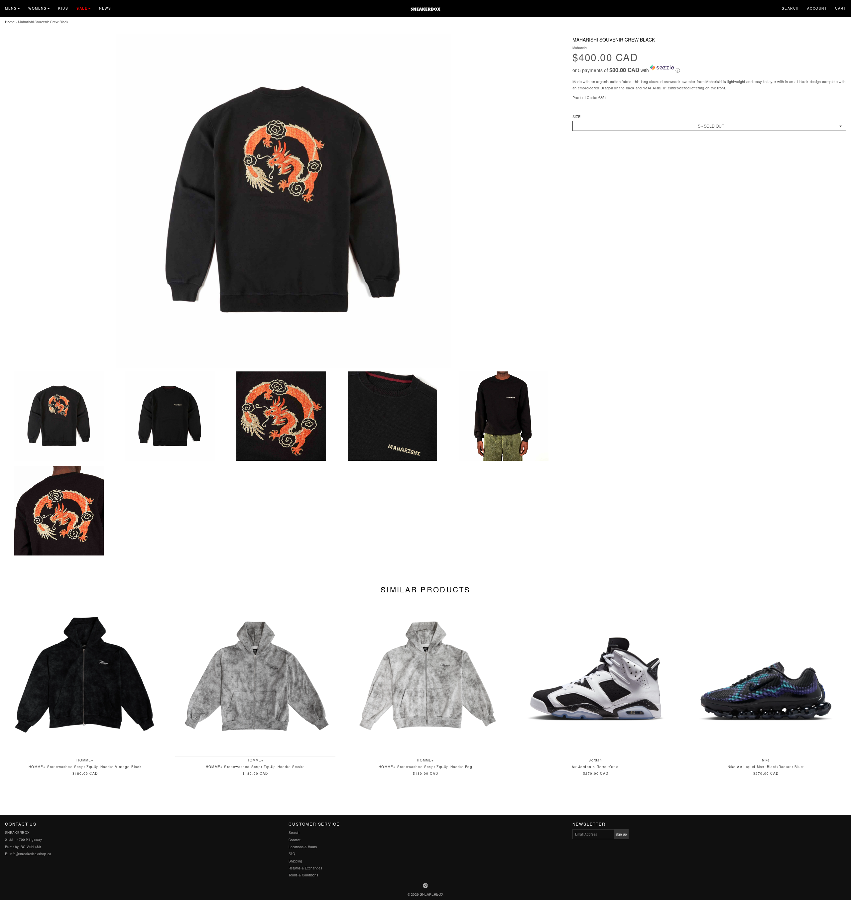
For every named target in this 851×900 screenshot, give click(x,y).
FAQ (292, 853)
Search (790, 8)
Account (817, 8)
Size (576, 116)
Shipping (295, 861)
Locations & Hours (303, 847)
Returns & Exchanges (305, 868)
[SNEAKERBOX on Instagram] (425, 886)
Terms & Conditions (303, 875)
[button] (709, 69)
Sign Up (621, 834)
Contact (295, 840)
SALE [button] (81, 8)
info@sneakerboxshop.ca (31, 853)
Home (10, 21)
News (105, 8)
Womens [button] (37, 8)
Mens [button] (11, 8)
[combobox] (709, 126)
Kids (63, 8)
